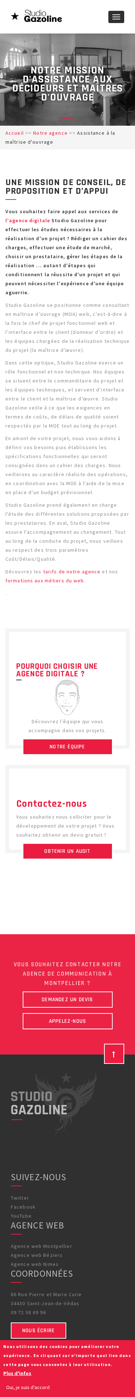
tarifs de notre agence (72, 571)
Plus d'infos (17, 1373)
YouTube (21, 1216)
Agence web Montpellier (41, 1246)
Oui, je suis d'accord (28, 1387)
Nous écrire (38, 1330)
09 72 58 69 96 (28, 1312)
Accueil (14, 133)
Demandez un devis (67, 999)
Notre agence (50, 133)
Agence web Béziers (37, 1255)
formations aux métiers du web (44, 580)
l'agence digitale (27, 220)
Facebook (23, 1207)
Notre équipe (67, 746)
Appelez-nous (67, 1021)
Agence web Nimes (35, 1264)
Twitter (20, 1198)
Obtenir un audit (67, 851)
